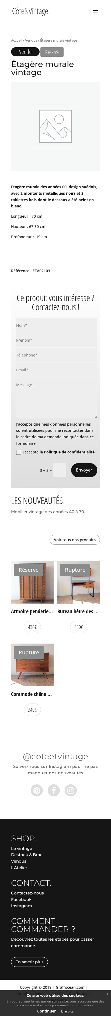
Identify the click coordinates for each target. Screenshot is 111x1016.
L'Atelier (19, 867)
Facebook (21, 899)
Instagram (21, 905)
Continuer (46, 1011)
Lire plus (67, 1011)
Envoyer (84, 470)
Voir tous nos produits (75, 539)
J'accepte (59, 452)
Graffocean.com (70, 987)
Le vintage (21, 848)
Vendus (31, 40)
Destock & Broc (27, 854)
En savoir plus (29, 961)
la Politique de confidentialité (67, 452)
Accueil (16, 40)
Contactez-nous (27, 893)
